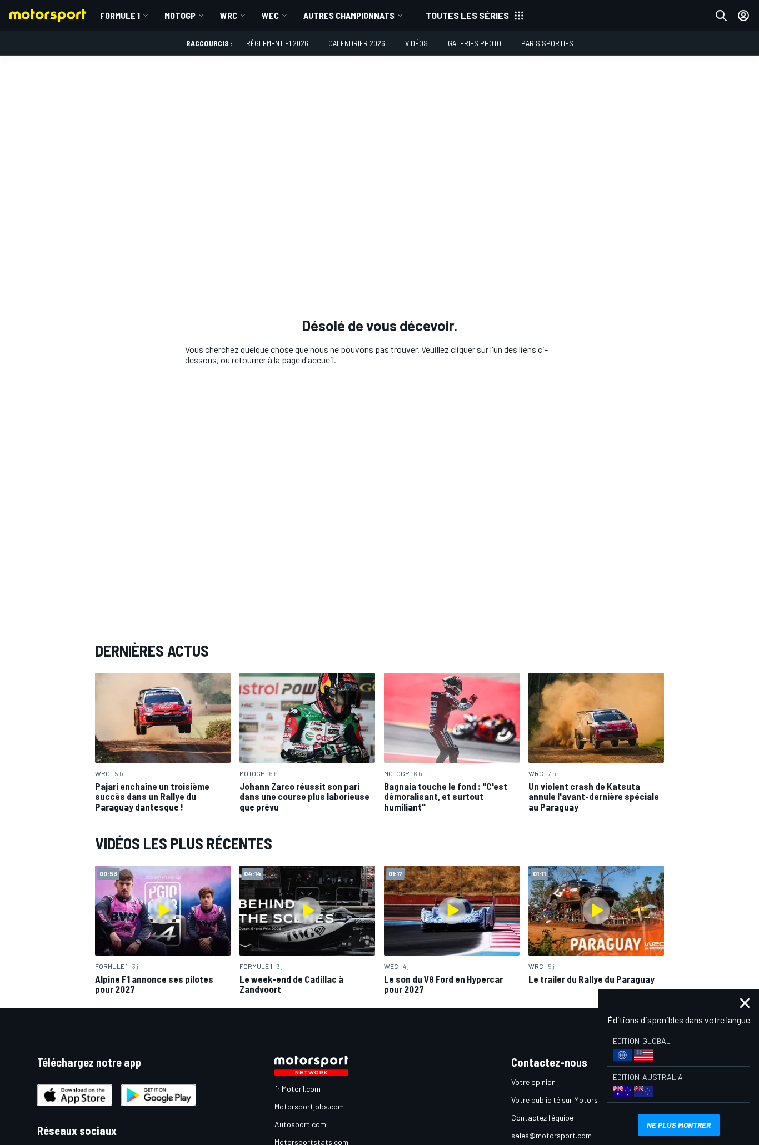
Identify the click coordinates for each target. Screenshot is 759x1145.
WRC (228, 15)
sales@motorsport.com (551, 1135)
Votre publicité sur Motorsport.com (570, 1099)
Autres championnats (349, 15)
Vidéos (416, 43)
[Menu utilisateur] (743, 15)
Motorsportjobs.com (309, 1106)
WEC (270, 15)
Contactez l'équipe (542, 1117)
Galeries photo (474, 43)
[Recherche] (721, 15)
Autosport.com (300, 1124)
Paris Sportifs (547, 43)
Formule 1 (120, 15)
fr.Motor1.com (297, 1088)
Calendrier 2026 (356, 43)
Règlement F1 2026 (277, 43)
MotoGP (180, 15)
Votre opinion (533, 1082)
